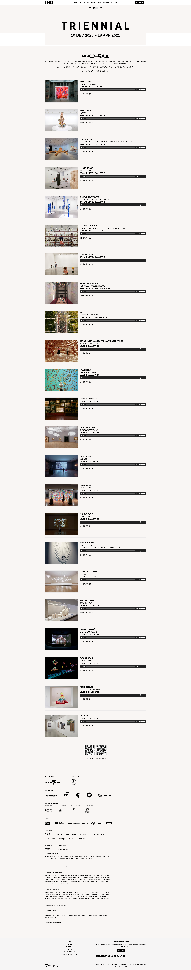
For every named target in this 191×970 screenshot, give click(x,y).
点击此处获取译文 (86, 94)
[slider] (143, 89)
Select (95, 8)
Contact (69, 944)
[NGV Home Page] (49, 2)
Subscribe (121, 950)
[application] (113, 89)
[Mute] (140, 89)
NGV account (124, 946)
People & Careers (69, 952)
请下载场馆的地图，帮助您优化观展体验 (95, 71)
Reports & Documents (70, 954)
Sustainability (69, 947)
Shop (115, 2)
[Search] (145, 2)
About (70, 941)
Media (70, 949)
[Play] (81, 89)
